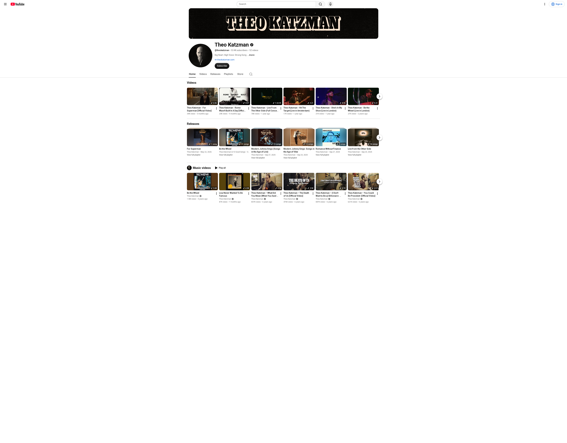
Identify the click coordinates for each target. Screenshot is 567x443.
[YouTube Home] (17, 4)
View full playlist (193, 155)
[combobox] (277, 4)
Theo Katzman (193, 152)
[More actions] (216, 108)
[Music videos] (190, 167)
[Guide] (5, 4)
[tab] (192, 74)
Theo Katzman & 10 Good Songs (232, 152)
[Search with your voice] (330, 4)
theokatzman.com (225, 60)
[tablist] (283, 74)
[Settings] (544, 4)
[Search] (320, 4)
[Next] (379, 96)
